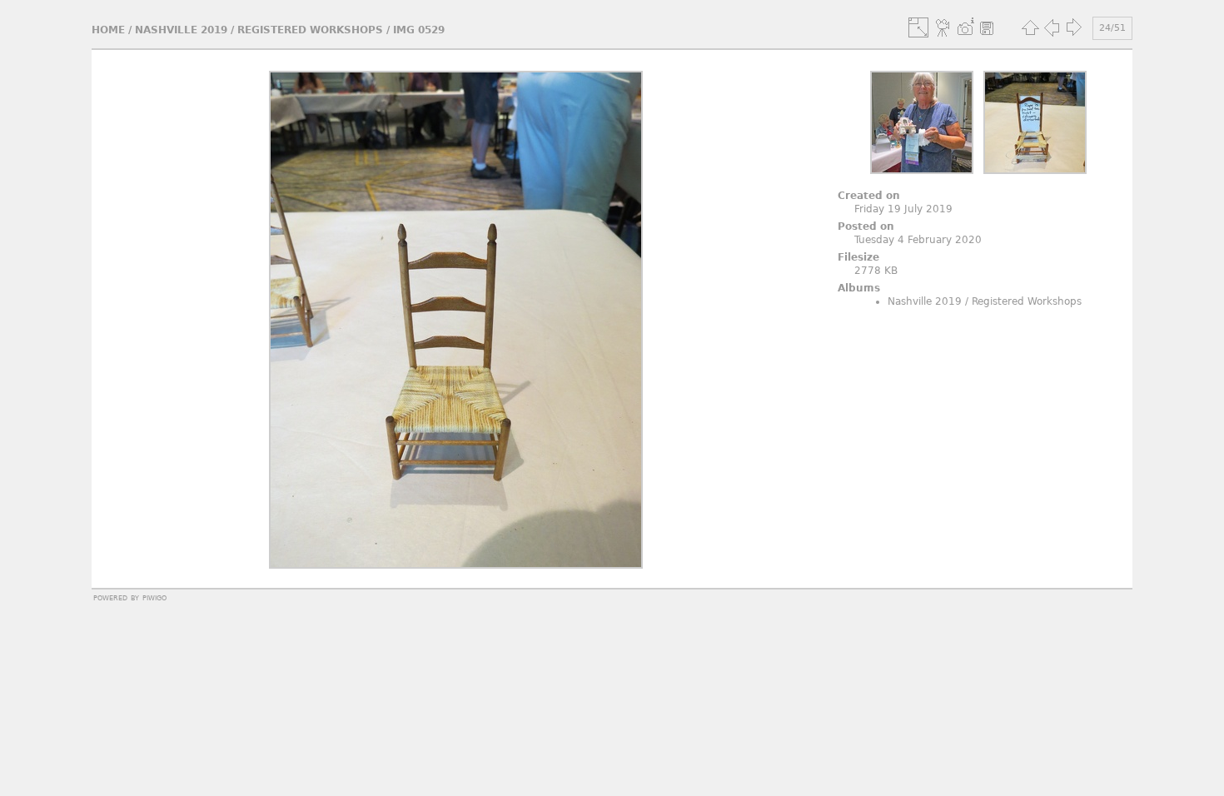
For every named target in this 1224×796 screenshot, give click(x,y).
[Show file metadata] (965, 27)
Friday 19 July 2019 (903, 209)
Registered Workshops (310, 30)
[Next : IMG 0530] (1073, 27)
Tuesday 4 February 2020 (918, 240)
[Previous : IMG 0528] (1051, 27)
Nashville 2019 (181, 30)
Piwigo (154, 597)
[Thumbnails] (1030, 27)
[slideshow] (943, 27)
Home (108, 30)
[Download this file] (987, 27)
